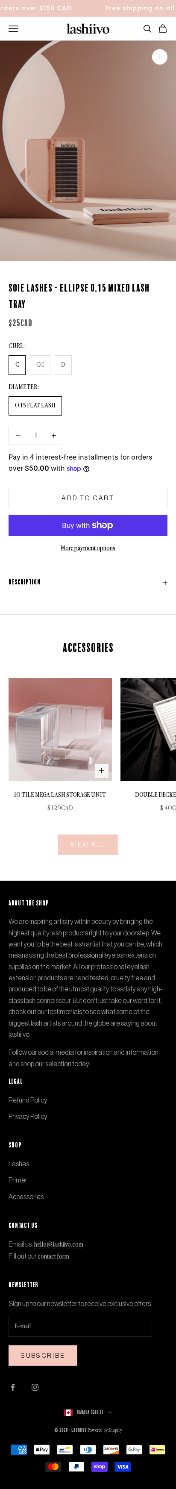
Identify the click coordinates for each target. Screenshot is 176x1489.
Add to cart (88, 497)
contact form (53, 1256)
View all (88, 844)
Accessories (26, 1196)
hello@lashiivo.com (58, 1244)
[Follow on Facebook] (13, 1387)
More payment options (88, 548)
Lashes (19, 1164)
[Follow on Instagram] (35, 1387)
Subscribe (43, 1355)
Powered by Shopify (105, 1430)
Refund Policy (28, 1100)
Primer (18, 1180)
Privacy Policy (28, 1116)
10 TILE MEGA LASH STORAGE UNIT (60, 795)
